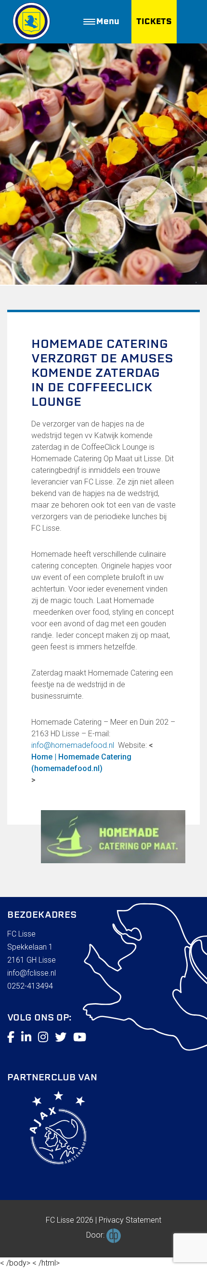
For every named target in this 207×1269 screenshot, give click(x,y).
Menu (107, 21)
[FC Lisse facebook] (10, 1037)
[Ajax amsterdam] (47, 1129)
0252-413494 (30, 986)
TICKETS (154, 21)
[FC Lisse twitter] (60, 1037)
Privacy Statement (130, 1220)
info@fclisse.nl (31, 973)
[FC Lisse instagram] (43, 1037)
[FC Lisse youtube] (79, 1037)
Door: (96, 1235)
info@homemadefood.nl (72, 745)
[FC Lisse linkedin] (26, 1037)
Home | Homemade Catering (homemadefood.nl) (81, 762)
